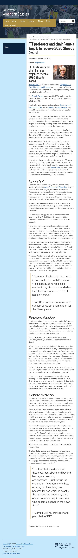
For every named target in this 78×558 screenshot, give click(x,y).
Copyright (6, 544)
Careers (48, 21)
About (14, 21)
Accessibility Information (11, 554)
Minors (40, 21)
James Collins (55, 167)
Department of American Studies (14, 546)
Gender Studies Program (58, 107)
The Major (31, 21)
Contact (72, 24)
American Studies (16, 12)
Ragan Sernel (40, 62)
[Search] (73, 20)
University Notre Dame (18, 2)
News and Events (10, 25)
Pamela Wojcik (34, 85)
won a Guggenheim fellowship (55, 187)
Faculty (22, 21)
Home (7, 21)
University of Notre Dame (24, 544)
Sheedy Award (37, 96)
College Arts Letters (59, 2)
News (47, 37)
